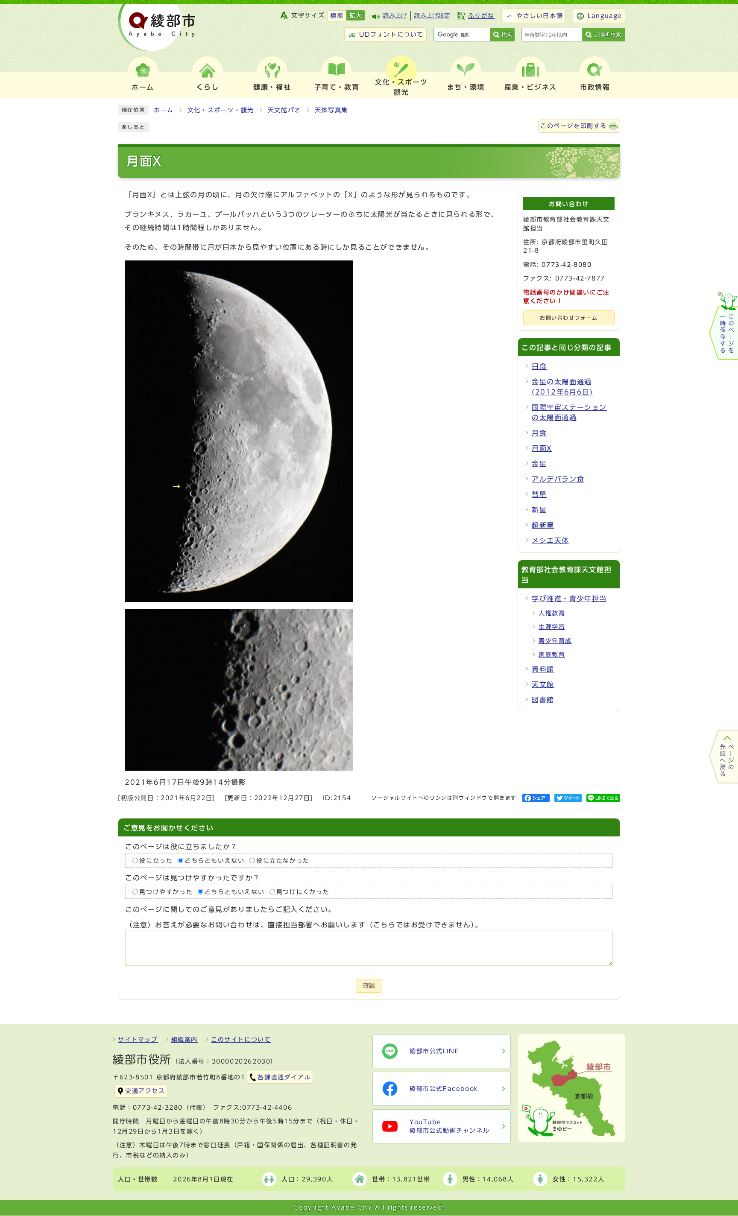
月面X (542, 448)
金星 (539, 463)
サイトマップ (138, 1040)
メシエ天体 (550, 540)
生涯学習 (552, 627)
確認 (369, 985)
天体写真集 (331, 110)
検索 (506, 34)
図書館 (543, 699)
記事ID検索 (608, 35)
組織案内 (184, 1040)
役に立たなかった (283, 860)
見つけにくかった (303, 892)
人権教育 (552, 613)
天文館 (543, 684)
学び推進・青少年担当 (569, 598)
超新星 (543, 525)
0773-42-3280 (158, 1108)
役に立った (156, 860)
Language (605, 16)
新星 (539, 509)
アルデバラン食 (558, 479)
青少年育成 (555, 641)
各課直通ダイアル (284, 1077)
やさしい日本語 (539, 16)
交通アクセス (145, 1091)
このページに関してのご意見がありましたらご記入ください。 (230, 909)
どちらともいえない (214, 860)
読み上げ (395, 15)
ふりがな (481, 16)
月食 (539, 433)
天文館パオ (284, 110)
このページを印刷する (573, 126)
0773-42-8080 (567, 265)
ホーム (164, 110)
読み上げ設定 (432, 15)
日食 (539, 366)
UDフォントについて (391, 35)
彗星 (539, 494)
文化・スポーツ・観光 (220, 110)
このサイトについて (241, 1040)
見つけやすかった (166, 892)
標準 (336, 16)
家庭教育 (552, 655)
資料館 (543, 669)
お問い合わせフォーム (569, 318)
